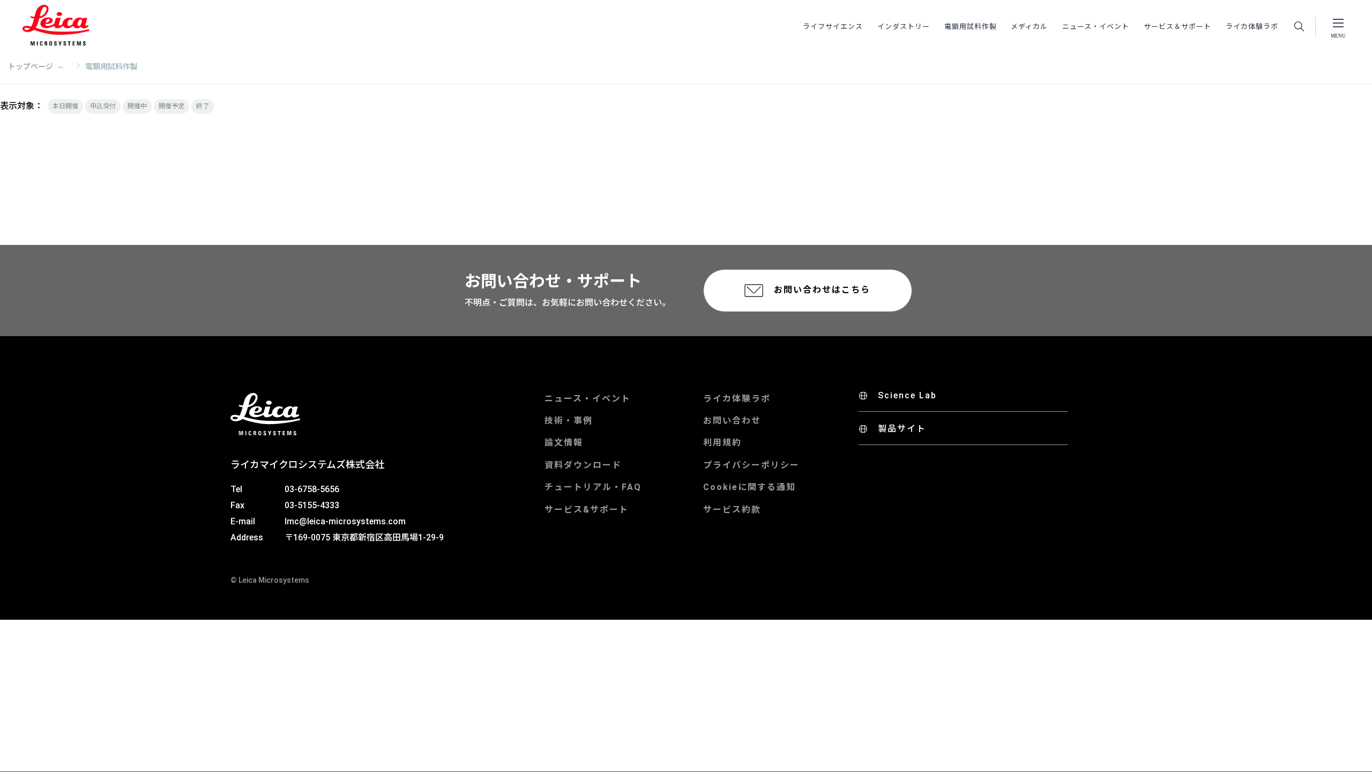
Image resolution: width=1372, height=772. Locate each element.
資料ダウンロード (583, 465)
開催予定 (171, 106)
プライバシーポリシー (751, 465)
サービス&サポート (587, 509)
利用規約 (722, 442)
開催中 (137, 106)
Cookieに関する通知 (749, 487)
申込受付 (103, 106)
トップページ (30, 66)
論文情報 (564, 442)
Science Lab (907, 395)
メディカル (1029, 27)
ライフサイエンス (833, 27)
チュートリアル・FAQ (593, 487)
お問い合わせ (732, 420)
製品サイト (902, 429)
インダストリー (903, 27)
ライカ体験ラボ (1252, 27)
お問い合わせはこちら (822, 290)
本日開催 (65, 106)
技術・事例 (569, 420)
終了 (202, 106)
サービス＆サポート (1177, 27)
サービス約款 (732, 509)
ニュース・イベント (1095, 27)
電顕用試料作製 (970, 27)
